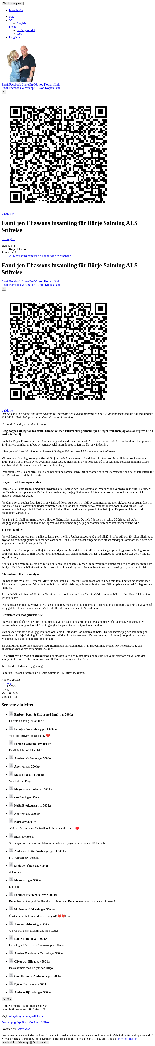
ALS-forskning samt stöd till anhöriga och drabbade (40, 255)
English (21, 23)
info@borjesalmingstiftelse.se (26, 1016)
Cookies (34, 1022)
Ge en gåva (8, 239)
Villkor (45, 1022)
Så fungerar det (26, 30)
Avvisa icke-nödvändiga (16, 1042)
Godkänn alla (40, 1042)
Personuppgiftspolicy (14, 1022)
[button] (11, 20)
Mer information (127, 1038)
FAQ (20, 33)
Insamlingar (16, 10)
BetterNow (23, 1028)
